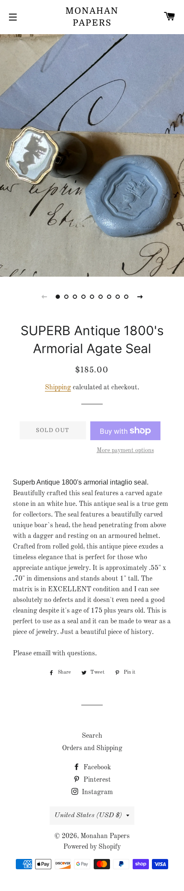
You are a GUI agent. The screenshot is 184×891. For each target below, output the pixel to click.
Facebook (96, 767)
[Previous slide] (44, 296)
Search (92, 736)
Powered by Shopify (92, 847)
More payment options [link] (125, 450)
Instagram (96, 792)
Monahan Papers (92, 17)
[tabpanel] (92, 154)
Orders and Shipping (92, 748)
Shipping (58, 387)
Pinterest (96, 780)
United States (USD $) (88, 815)
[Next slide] (140, 296)
